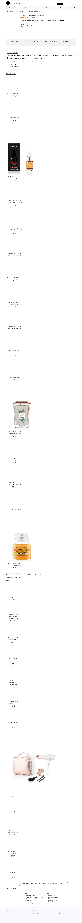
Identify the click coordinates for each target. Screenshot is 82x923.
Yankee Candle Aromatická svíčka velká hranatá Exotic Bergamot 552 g (14, 433)
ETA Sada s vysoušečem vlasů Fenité (13, 792)
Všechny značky (10, 910)
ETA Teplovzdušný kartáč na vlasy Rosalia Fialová (13, 724)
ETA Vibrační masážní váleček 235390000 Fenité (13, 682)
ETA (48, 20)
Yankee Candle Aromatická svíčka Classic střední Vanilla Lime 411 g (14, 484)
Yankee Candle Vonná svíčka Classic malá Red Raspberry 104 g (14, 458)
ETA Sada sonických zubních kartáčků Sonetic (13, 853)
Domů (8, 11)
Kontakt (60, 913)
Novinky (8, 913)
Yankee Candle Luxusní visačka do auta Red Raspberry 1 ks (14, 352)
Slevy (8, 916)
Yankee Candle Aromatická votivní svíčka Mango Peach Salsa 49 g (14, 509)
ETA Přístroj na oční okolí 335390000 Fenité (13, 639)
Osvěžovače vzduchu (41, 574)
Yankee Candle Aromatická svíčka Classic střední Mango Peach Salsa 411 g (14, 302)
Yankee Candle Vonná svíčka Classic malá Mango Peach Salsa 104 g (14, 565)
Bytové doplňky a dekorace (23, 11)
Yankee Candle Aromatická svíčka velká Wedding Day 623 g (14, 202)
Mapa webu (35, 913)
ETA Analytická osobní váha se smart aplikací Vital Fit (13, 832)
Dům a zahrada (15, 11)
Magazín (35, 910)
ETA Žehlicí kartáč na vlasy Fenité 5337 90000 (13, 703)
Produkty (11, 11)
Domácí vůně (27, 574)
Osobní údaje (36, 916)
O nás (60, 910)
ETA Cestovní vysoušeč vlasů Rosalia (13, 874)
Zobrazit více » (61, 20)
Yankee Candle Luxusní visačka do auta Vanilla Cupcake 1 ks (14, 377)
